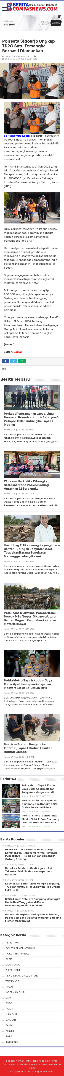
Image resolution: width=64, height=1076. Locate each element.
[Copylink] (30, 361)
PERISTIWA (12, 942)
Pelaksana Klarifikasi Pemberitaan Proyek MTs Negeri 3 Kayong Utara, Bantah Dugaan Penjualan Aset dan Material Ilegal (30, 618)
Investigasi (12, 1041)
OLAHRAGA (13, 964)
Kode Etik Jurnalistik (28, 1064)
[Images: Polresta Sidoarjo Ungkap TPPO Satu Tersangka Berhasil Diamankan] (32, 80)
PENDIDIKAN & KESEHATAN (22, 975)
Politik (9, 1036)
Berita (9, 1025)
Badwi (18, 352)
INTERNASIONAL (16, 992)
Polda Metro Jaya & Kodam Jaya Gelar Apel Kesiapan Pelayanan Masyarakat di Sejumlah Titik (28, 684)
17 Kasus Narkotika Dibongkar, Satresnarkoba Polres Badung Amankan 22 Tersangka (26, 485)
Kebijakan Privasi (48, 1060)
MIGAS (10, 986)
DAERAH (11, 1019)
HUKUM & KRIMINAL (17, 953)
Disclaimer (9, 1064)
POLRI (9, 1008)
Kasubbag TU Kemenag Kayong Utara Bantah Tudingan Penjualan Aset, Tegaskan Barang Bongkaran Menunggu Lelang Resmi (32, 550)
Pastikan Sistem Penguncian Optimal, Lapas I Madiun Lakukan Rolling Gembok (28, 748)
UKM (8, 997)
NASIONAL (12, 1014)
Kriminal (10, 1030)
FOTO (9, 1003)
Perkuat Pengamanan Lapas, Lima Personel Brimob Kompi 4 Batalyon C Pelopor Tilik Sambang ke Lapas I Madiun (31, 419)
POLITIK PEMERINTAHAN (20, 948)
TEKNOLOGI (13, 981)
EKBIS (9, 959)
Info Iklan (31, 1060)
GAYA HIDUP (13, 970)
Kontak (20, 1060)
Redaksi (9, 1060)
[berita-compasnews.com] (32, 6)
